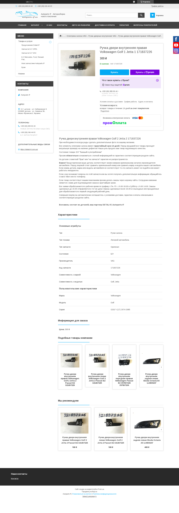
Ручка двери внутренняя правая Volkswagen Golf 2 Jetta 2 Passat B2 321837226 (70, 379)
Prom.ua (101, 489)
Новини (21, 74)
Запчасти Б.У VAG (28, 53)
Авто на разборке (81, 25)
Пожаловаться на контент (81, 494)
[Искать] (141, 15)
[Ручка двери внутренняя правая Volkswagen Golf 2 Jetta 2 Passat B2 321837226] (70, 358)
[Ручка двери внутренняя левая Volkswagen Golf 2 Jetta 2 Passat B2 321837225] (97, 358)
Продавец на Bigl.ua (89, 492)
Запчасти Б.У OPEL (29, 49)
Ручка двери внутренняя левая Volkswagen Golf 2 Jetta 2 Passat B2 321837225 (97, 378)
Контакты (62, 25)
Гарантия (124, 25)
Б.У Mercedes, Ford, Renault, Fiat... (32, 58)
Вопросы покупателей (145, 25)
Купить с (140, 72)
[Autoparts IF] (27, 18)
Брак (23, 67)
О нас (49, 25)
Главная (22, 25)
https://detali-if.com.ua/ (29, 149)
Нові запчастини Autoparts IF (33, 63)
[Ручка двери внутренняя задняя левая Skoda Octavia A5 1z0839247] (151, 358)
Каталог (35, 25)
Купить (114, 72)
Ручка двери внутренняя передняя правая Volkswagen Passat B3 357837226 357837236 (124, 379)
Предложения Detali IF (30, 45)
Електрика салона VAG (77, 36)
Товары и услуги (25, 41)
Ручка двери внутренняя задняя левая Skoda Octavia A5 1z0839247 (151, 378)
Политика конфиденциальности (104, 494)
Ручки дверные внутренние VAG (102, 36)
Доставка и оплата (105, 25)
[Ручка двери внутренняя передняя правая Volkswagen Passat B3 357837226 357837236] (124, 358)
